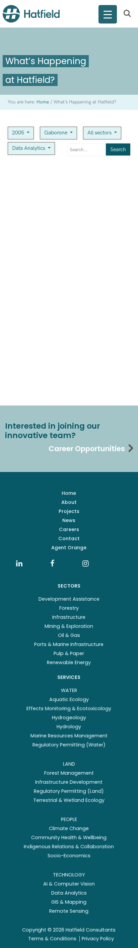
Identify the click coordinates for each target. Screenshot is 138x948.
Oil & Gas (69, 635)
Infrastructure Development (68, 782)
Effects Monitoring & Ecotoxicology (68, 708)
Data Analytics (29, 148)
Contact (69, 538)
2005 (18, 133)
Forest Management (69, 773)
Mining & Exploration (69, 626)
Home (69, 493)
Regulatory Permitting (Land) (69, 791)
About (69, 502)
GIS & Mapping (68, 902)
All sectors (100, 133)
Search (118, 149)
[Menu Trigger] (107, 14)
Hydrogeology (69, 717)
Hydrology (69, 726)
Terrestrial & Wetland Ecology (69, 800)
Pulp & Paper (69, 653)
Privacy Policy (98, 938)
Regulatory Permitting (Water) (69, 744)
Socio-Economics (69, 855)
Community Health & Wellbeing (69, 837)
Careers (69, 529)
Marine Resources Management (69, 735)
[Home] (31, 14)
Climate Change (69, 828)
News (68, 520)
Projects (69, 511)
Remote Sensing (68, 911)
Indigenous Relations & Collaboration (69, 846)
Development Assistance (69, 599)
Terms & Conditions (52, 938)
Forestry (69, 608)
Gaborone (56, 133)
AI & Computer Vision (69, 883)
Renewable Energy (69, 662)
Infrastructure (68, 617)
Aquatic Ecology (69, 699)
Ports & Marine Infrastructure (69, 644)
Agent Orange (68, 547)
